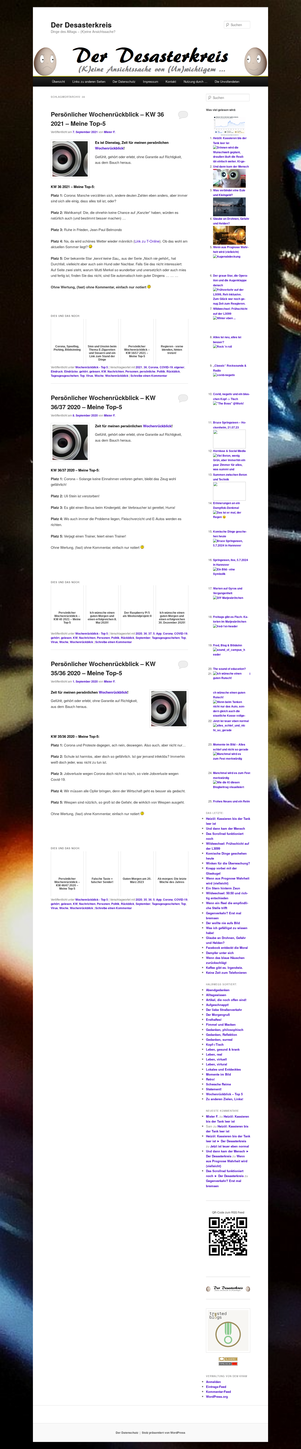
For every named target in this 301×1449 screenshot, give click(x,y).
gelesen (94, 371)
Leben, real (214, 1054)
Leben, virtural (216, 1064)
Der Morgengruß (218, 1014)
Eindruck (57, 371)
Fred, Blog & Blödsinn (227, 645)
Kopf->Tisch (215, 1044)
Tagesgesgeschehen (65, 375)
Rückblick (173, 371)
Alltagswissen (216, 995)
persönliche (147, 371)
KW (103, 371)
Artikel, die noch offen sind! (226, 999)
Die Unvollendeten (227, 81)
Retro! (210, 1079)
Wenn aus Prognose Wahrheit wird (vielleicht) (226, 1161)
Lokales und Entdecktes (223, 1069)
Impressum (150, 81)
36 (145, 367)
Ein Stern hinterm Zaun (223, 888)
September (143, 638)
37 (150, 633)
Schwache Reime (218, 1084)
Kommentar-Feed (218, 1391)
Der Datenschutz (124, 81)
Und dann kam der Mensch (231, 166)
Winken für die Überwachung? (228, 863)
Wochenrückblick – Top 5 (224, 1094)
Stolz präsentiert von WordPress (163, 1432)
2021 (139, 367)
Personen (131, 371)
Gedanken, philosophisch (224, 1029)
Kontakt (171, 81)
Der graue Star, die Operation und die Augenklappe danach (230, 280)
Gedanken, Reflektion (221, 1034)
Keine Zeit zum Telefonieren (226, 972)
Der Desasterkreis (81, 25)
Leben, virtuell (216, 1059)
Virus (89, 375)
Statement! (214, 1089)
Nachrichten (115, 371)
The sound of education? (229, 669)
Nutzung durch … (195, 81)
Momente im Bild (218, 1074)
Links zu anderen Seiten (88, 81)
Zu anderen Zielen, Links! (224, 1099)
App (159, 633)
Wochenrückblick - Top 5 (91, 367)
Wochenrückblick (109, 148)
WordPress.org (217, 1396)
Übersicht (58, 81)
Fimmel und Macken (221, 1024)
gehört (83, 371)
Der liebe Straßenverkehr (224, 1009)
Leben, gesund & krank (223, 1049)
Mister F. (109, 132)
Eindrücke (71, 371)
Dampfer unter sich (220, 952)
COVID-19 (166, 367)
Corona (153, 367)
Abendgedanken (218, 990)
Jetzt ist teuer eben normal (231, 721)
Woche (99, 375)
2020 (139, 633)
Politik (161, 371)
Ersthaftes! (214, 1019)
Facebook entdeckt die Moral (227, 947)
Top (82, 375)
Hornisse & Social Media (229, 451)
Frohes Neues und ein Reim (231, 801)
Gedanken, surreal (219, 1039)
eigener (179, 367)
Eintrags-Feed (216, 1386)
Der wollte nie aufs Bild (223, 923)
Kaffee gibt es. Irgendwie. (224, 967)
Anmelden (213, 1381)
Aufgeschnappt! (217, 1004)
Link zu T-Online (147, 241)
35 (145, 899)
